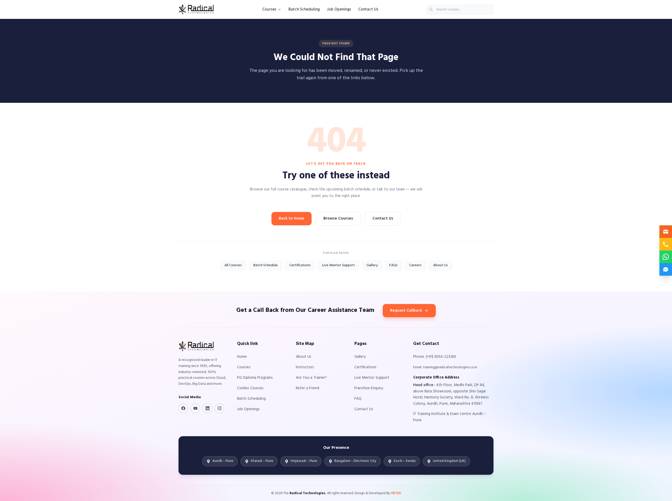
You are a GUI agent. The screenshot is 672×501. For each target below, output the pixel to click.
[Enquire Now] (665, 231)
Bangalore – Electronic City (355, 461)
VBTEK (396, 493)
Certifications (300, 265)
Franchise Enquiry (368, 388)
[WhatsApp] (665, 256)
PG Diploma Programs (255, 378)
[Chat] (665, 269)
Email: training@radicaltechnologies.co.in (445, 367)
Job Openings (339, 9)
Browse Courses (338, 218)
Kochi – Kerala (405, 461)
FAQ (357, 399)
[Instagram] (219, 408)
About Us (440, 265)
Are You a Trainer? (311, 378)
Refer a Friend (307, 388)
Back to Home (291, 218)
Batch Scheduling (304, 9)
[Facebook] (183, 408)
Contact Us (368, 9)
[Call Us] (665, 244)
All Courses (233, 265)
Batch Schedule (265, 265)
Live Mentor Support (338, 265)
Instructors (305, 367)
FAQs (393, 265)
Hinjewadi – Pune (304, 461)
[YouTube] (195, 408)
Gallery (372, 265)
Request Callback (406, 310)
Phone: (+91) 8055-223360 (434, 357)
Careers (415, 265)
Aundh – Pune (222, 461)
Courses (269, 9)
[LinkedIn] (207, 408)
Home (242, 357)
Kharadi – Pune (262, 461)
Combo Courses (250, 388)
